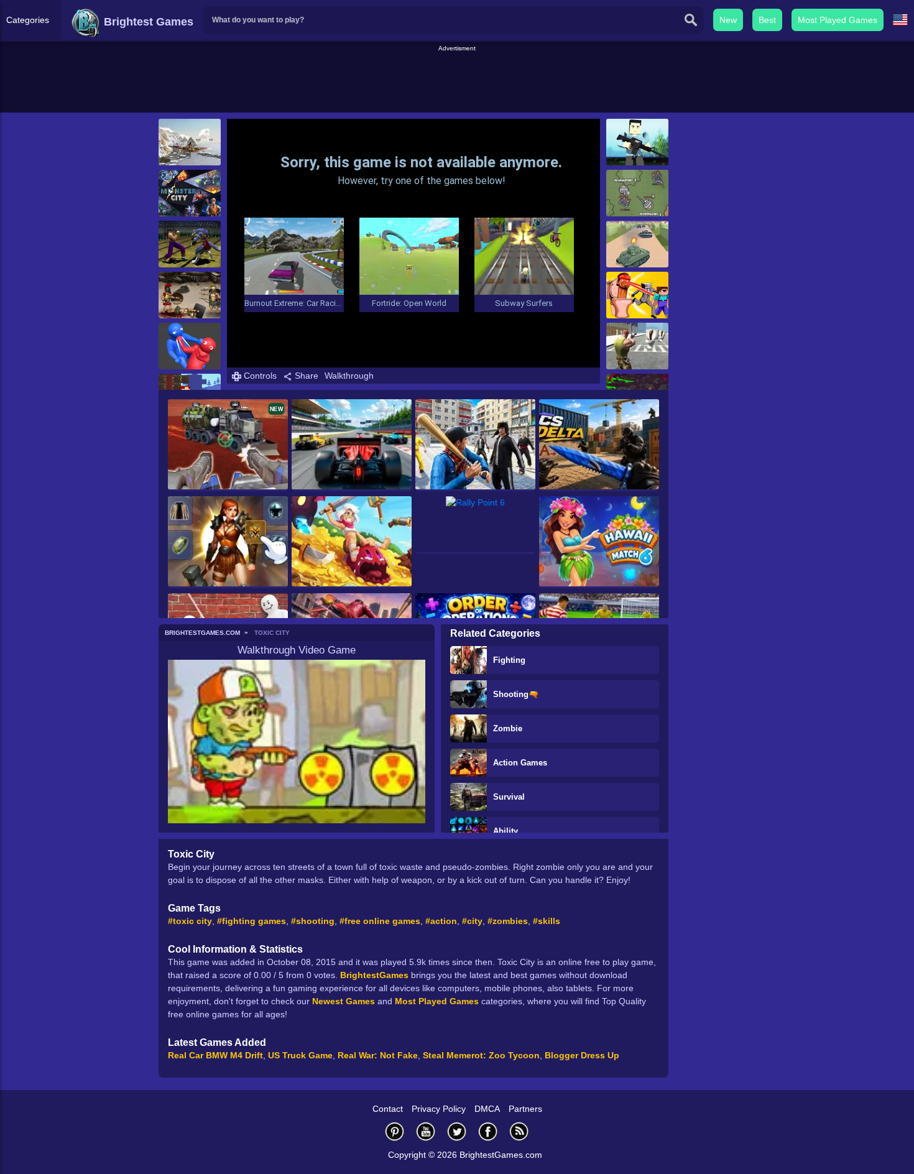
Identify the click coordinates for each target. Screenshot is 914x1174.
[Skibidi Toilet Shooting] (637, 346)
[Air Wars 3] (190, 142)
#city (472, 921)
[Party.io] (190, 346)
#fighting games (251, 921)
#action (441, 921)
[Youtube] (426, 1131)
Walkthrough (349, 376)
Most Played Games (837, 20)
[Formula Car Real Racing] (352, 445)
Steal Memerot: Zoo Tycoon (481, 1055)
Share (305, 376)
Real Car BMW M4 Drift (215, 1055)
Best (767, 20)
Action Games (520, 762)
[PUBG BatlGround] (637, 142)
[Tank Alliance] (637, 244)
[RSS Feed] (519, 1131)
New (728, 20)
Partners (525, 1109)
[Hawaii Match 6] (599, 542)
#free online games (379, 921)
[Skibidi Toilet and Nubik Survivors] (637, 295)
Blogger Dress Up (582, 1055)
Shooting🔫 (515, 694)
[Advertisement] (457, 81)
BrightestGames (374, 975)
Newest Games (343, 1001)
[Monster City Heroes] (190, 193)
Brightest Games (147, 22)
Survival (509, 797)
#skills (546, 921)
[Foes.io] (637, 193)
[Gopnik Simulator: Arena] (475, 445)
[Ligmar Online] (228, 542)
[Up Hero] (352, 542)
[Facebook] (488, 1131)
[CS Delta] (599, 445)
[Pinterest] (395, 1131)
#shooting (313, 921)
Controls (259, 376)
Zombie (507, 728)
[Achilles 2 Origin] (190, 295)
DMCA (487, 1109)
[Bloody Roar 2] (190, 244)
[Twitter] (457, 1131)
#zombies (507, 921)
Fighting (509, 660)
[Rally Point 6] (475, 525)
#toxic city (190, 921)
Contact (387, 1109)
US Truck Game (300, 1055)
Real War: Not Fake (378, 1055)
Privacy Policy (439, 1109)
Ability (505, 831)
